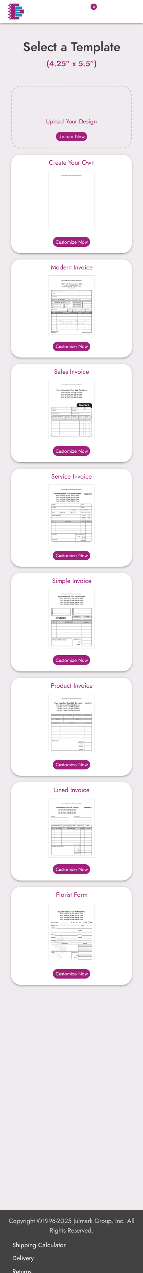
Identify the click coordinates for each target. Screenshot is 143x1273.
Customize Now (72, 242)
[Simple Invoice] (71, 618)
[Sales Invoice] (71, 409)
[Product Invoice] (71, 723)
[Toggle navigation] (124, 11)
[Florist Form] (71, 932)
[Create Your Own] (71, 200)
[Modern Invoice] (71, 305)
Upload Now (71, 136)
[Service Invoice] (71, 514)
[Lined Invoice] (71, 828)
